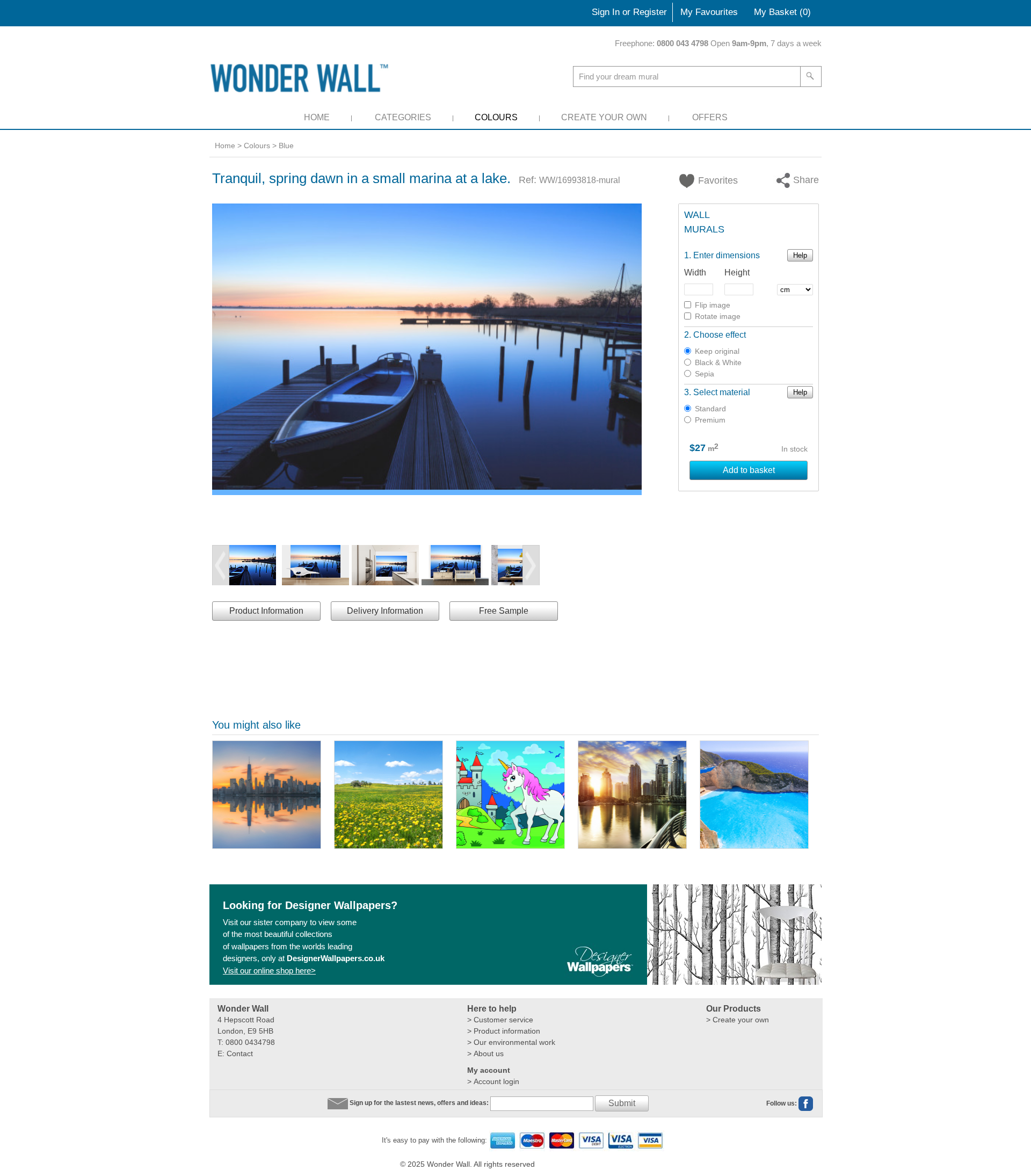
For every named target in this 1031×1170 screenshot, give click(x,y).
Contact (240, 1053)
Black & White (718, 362)
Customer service (503, 1019)
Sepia (704, 373)
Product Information (266, 610)
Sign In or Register (629, 12)
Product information (507, 1031)
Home (317, 117)
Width (695, 272)
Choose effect (719, 334)
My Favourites (709, 12)
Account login (496, 1081)
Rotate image (717, 316)
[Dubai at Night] (632, 794)
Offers (710, 117)
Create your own (741, 1019)
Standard (710, 408)
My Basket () (782, 12)
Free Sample (503, 610)
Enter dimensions (726, 255)
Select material (721, 392)
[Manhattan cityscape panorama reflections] (266, 794)
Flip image (712, 305)
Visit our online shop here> (269, 970)
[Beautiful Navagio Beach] (754, 794)
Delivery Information (385, 610)
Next (531, 565)
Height (737, 272)
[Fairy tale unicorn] (510, 794)
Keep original (717, 351)
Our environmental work (514, 1042)
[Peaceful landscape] (388, 794)
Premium (710, 420)
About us (489, 1053)
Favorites (711, 180)
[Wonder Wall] (301, 77)
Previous (221, 565)
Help (800, 255)
